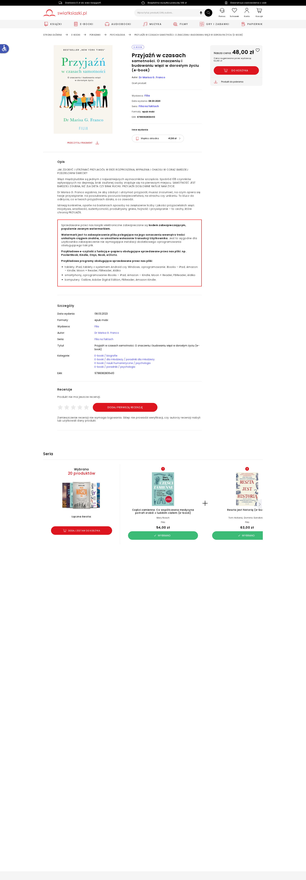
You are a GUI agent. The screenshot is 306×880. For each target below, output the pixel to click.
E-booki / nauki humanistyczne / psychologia (123, 363)
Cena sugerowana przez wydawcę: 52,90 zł (232, 59)
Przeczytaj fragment (80, 142)
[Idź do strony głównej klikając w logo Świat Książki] (65, 12)
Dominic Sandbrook (255, 517)
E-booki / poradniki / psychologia (115, 367)
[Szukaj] (208, 13)
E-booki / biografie (106, 355)
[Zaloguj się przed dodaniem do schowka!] (258, 50)
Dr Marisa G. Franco (152, 77)
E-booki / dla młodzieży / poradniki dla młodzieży (125, 359)
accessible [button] (4, 48)
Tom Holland (235, 517)
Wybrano (164, 535)
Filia (147, 95)
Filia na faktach (149, 106)
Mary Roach (163, 517)
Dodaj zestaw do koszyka (84, 530)
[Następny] (259, 504)
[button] (201, 13)
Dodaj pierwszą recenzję (125, 407)
